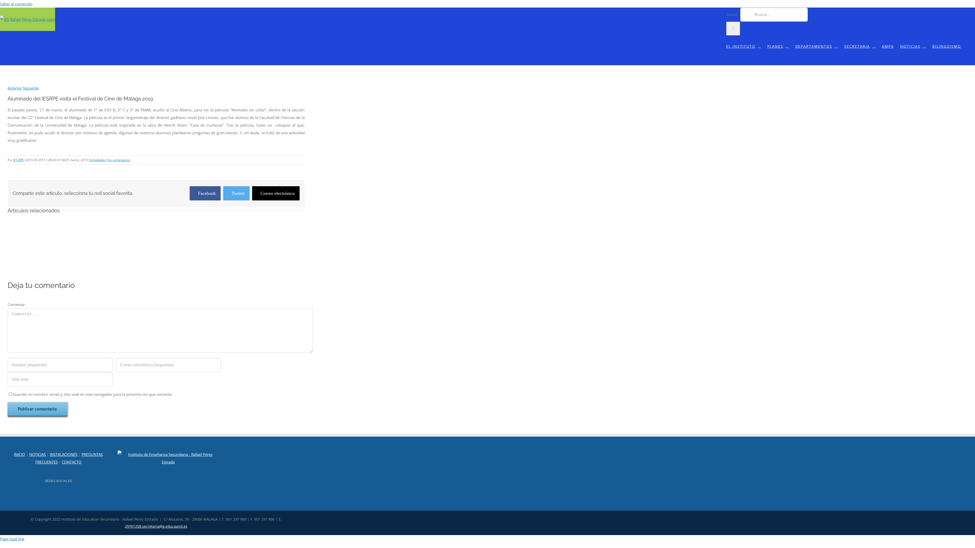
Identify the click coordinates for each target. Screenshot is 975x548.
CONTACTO (72, 462)
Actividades (97, 160)
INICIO (19, 454)
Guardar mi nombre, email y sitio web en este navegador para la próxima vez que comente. (93, 394)
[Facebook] (61, 495)
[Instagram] (55, 495)
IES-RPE (18, 160)
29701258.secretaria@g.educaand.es (156, 526)
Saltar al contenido (16, 3)
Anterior (15, 88)
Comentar (16, 304)
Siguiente (31, 88)
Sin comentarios (118, 160)
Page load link (12, 538)
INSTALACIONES (63, 454)
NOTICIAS (37, 454)
